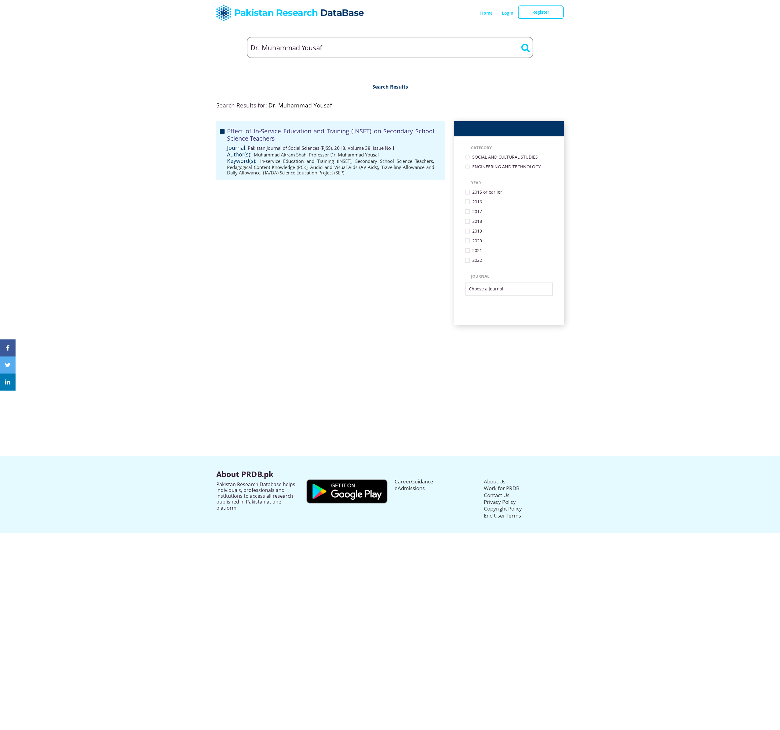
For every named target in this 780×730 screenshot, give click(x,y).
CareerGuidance (414, 481)
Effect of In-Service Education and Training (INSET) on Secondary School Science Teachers (330, 134)
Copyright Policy (503, 508)
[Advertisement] (390, 367)
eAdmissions (410, 488)
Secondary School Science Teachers (394, 161)
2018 (477, 221)
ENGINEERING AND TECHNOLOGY (506, 167)
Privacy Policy (500, 501)
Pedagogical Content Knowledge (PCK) (267, 167)
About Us (494, 481)
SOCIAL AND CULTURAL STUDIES (505, 157)
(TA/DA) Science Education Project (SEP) (303, 173)
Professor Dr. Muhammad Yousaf (344, 155)
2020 (477, 241)
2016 (477, 202)
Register (540, 12)
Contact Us (496, 495)
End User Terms (502, 515)
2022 (477, 260)
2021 (477, 250)
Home (486, 13)
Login (507, 13)
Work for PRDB (501, 488)
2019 (477, 231)
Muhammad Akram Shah (280, 155)
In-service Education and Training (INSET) (305, 161)
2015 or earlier (487, 192)
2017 (477, 211)
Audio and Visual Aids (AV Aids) (344, 167)
